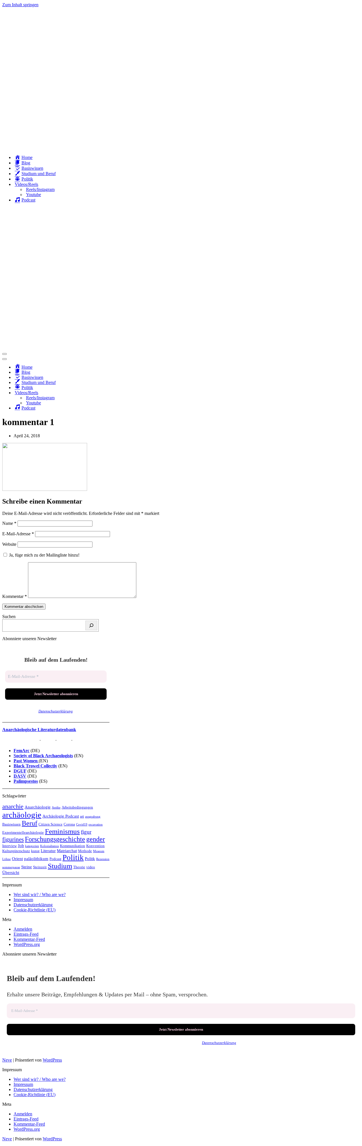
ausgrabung (92, 816)
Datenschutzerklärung (55, 711)
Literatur (48, 850)
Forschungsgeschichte (55, 839)
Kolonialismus (49, 846)
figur (86, 832)
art (82, 816)
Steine (26, 866)
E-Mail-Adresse (18, 533)
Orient (17, 858)
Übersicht (10, 872)
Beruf (29, 823)
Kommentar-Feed (29, 939)
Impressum (23, 899)
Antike (56, 807)
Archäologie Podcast (60, 816)
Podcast (55, 859)
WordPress (52, 1060)
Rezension (102, 859)
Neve (7, 1060)
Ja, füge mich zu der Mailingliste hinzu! (43, 555)
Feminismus (62, 831)
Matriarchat (67, 850)
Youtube (33, 194)
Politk (90, 858)
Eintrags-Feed (26, 934)
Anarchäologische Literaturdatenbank (39, 729)
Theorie (79, 867)
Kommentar (14, 596)
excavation (96, 824)
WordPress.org (27, 944)
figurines (13, 839)
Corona (69, 824)
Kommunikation (72, 846)
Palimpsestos (26, 781)
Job (21, 845)
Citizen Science (50, 824)
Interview (9, 846)
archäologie (21, 814)
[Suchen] (91, 625)
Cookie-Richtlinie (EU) (34, 909)
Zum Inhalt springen (20, 4)
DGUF (20, 771)
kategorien (32, 846)
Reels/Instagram (40, 189)
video (90, 867)
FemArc (21, 750)
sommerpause (11, 867)
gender (95, 839)
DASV (20, 776)
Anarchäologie (38, 807)
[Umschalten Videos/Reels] (101, 393)
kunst (35, 851)
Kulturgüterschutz (16, 851)
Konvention (95, 846)
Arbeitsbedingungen (77, 807)
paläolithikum (36, 858)
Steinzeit (40, 867)
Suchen (9, 616)
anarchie (12, 806)
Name (9, 523)
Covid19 (81, 824)
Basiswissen (11, 824)
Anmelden (23, 929)
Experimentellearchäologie (23, 832)
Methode (85, 851)
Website (9, 544)
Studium (60, 866)
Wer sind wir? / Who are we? (40, 894)
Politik (73, 857)
